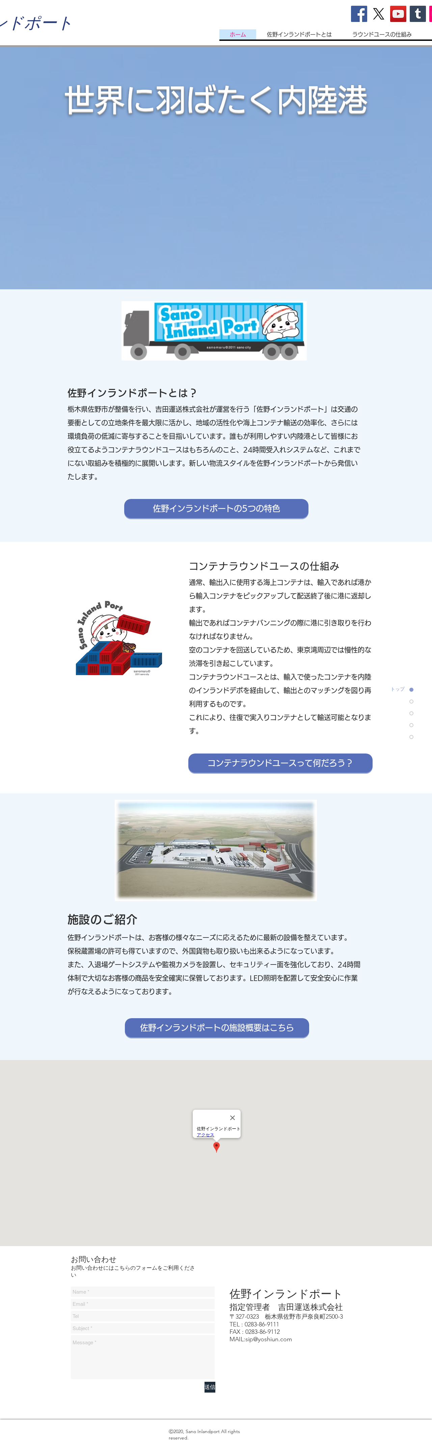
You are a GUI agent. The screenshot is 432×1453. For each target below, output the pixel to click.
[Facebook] (359, 14)
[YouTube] (398, 14)
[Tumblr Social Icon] (418, 14)
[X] (379, 14)
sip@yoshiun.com (268, 1339)
